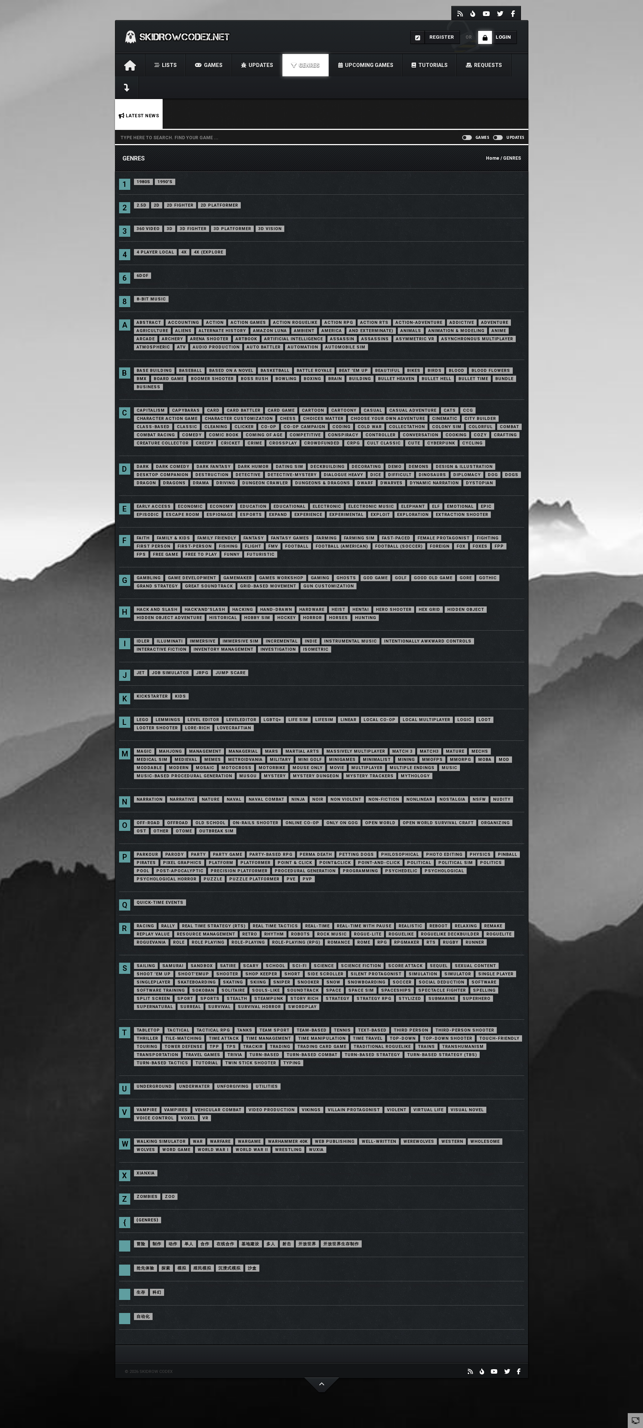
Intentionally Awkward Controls (427, 641)
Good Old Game (433, 578)
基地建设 (250, 1243)
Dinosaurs (432, 474)
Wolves (146, 1149)
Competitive (305, 435)
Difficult (400, 474)
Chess (288, 418)
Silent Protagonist (376, 974)
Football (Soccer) (399, 546)
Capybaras (186, 410)
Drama (201, 483)
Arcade (146, 339)
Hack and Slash (157, 609)
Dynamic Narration (434, 483)
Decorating (366, 466)
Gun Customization (328, 586)
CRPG (353, 443)
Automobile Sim (345, 347)
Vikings (311, 1109)
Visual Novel (467, 1109)
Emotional (460, 506)
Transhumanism (463, 1046)
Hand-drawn (276, 609)
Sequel (439, 965)
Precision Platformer (239, 870)
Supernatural (155, 1006)
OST (141, 831)
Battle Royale (314, 370)
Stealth (237, 998)
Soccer (402, 982)
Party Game (227, 854)
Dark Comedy (172, 466)
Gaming (320, 578)
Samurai (172, 965)
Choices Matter (323, 418)
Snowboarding (367, 982)
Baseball (190, 370)
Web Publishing (335, 1141)
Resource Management (206, 934)
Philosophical (400, 854)
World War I (213, 1149)
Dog (493, 474)
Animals (410, 330)
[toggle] (635, 1420)
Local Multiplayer (426, 719)
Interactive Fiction (161, 649)
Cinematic (444, 418)
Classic (187, 426)
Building (360, 378)
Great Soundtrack (209, 586)
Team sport (274, 1030)
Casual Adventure (412, 410)
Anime (499, 330)
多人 (270, 1243)
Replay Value (153, 934)
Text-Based (372, 1030)
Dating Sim (289, 466)
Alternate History (222, 330)
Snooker (308, 982)
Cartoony (343, 410)
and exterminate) (371, 330)
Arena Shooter (209, 339)
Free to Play (201, 554)
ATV (181, 347)
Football (296, 546)
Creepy (205, 443)
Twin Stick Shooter (250, 1063)
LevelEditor (241, 719)
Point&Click (335, 862)
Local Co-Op (380, 719)
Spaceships (396, 990)
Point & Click (295, 862)
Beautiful (387, 370)
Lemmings (168, 719)
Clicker (244, 426)
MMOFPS (432, 759)
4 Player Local (155, 252)
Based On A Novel (231, 370)
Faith (143, 538)
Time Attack (224, 1038)
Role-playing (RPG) (296, 942)
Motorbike (272, 767)
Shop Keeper (261, 974)
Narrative (182, 799)
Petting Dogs (356, 854)
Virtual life (428, 1109)
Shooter (227, 974)
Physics (480, 854)
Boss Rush (254, 378)
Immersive (202, 641)
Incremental (282, 641)
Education (253, 506)
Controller (380, 435)
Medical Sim (152, 759)
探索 (165, 1268)
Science (324, 965)
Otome (184, 831)
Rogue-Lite (367, 934)
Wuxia (316, 1149)
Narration (150, 799)
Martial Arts (302, 751)
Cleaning (215, 426)
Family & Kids (173, 538)
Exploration (413, 514)
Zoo (170, 1196)
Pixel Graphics (182, 862)
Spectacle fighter (442, 990)
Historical (223, 617)
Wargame (249, 1141)
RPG (382, 942)
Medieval (186, 759)
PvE (291, 879)
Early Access (154, 506)
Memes (212, 759)
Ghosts (346, 578)
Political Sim (455, 862)
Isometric (316, 649)
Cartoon (313, 410)
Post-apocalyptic (180, 870)
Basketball (274, 370)
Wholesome (485, 1141)
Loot (485, 719)
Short (292, 974)
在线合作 (225, 1243)
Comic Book (224, 435)
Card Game (281, 410)
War (198, 1141)
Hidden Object (465, 609)
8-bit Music (151, 299)
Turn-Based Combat (312, 1054)
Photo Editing (444, 854)
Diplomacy (467, 474)
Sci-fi (299, 965)
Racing (145, 926)
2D (157, 205)
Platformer (255, 862)
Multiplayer (367, 767)
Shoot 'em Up (154, 974)
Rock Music (332, 934)
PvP (307, 879)
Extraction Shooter (462, 514)
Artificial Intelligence (293, 339)
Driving (225, 483)
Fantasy (253, 538)
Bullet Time (473, 378)
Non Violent (345, 799)
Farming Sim (359, 538)
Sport (185, 998)
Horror (312, 617)
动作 (173, 1243)
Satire (228, 965)
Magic (144, 751)
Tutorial (206, 1063)
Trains (426, 1046)
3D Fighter (193, 228)
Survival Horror (259, 1006)
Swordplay (302, 1006)
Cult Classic (384, 443)
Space (333, 990)
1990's (165, 181)
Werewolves (418, 1141)
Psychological (444, 870)
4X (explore (208, 252)
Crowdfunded (322, 443)
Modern (179, 767)
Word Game (176, 1149)
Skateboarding (196, 982)
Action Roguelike (295, 322)
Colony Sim (446, 426)
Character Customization (239, 418)
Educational (289, 506)
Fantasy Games (290, 538)
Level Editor (203, 719)
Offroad (177, 822)
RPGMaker (406, 942)
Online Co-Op (302, 822)
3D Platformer (232, 228)
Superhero (476, 998)
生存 (141, 1292)
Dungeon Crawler (265, 483)
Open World (380, 822)
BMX (142, 378)
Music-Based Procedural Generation (184, 776)
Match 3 (402, 751)
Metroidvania (245, 759)
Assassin (342, 339)
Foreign (440, 546)
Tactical (178, 1030)
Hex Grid (429, 609)
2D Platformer (219, 205)
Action (215, 322)
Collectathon (407, 426)
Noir (317, 799)
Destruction (211, 474)
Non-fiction (383, 799)
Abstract (149, 322)
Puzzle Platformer (254, 879)
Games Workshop (281, 578)
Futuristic (261, 554)
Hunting (365, 617)
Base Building (154, 370)
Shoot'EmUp (193, 974)
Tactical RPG (213, 1030)
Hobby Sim (257, 617)
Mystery (275, 776)
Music (449, 767)
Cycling (472, 443)
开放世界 (307, 1243)
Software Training (161, 990)
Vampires (176, 1109)
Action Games (248, 322)
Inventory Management (223, 649)
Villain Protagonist (354, 1109)
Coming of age (264, 435)
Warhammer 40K (288, 1141)
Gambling (149, 578)
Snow (333, 982)
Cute (414, 443)
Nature (211, 799)
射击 (286, 1243)
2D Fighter (180, 205)
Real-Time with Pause (364, 926)
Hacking (242, 609)
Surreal (190, 1006)
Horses (338, 617)
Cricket (230, 443)
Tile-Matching (183, 1038)
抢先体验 (145, 1268)
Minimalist (377, 759)
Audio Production (216, 347)
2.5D (142, 205)
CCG (468, 410)
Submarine (441, 998)
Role (179, 942)
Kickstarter (152, 696)
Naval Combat (266, 799)
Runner (475, 942)
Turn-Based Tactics (162, 1063)
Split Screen (153, 998)
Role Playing (208, 942)
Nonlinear (419, 799)
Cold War (370, 426)
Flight (253, 546)
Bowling (286, 378)
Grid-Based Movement (268, 586)
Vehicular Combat (218, 1109)
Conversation (420, 435)
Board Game (169, 378)
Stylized (410, 998)
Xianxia (146, 1173)
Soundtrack (303, 990)
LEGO (142, 719)
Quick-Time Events (160, 902)
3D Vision (270, 228)
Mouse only (307, 767)
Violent (396, 1109)
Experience (308, 514)
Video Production (272, 1109)
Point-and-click (379, 862)
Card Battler (243, 410)
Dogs (511, 474)
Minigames (342, 759)
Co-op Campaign (304, 426)
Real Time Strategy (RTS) (214, 926)
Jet (141, 672)
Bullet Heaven (396, 378)
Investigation (278, 649)
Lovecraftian (234, 728)
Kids (180, 696)
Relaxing (466, 926)
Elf (436, 506)
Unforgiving (233, 1086)
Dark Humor (253, 466)
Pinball (507, 854)
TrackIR (253, 1046)
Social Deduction (441, 982)
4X (184, 252)
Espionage (220, 514)
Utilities (267, 1086)
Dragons (174, 483)
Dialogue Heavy (343, 474)
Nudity (502, 799)
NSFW (479, 799)
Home (492, 158)
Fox (461, 546)
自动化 (143, 1316)
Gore (466, 578)
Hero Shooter (394, 609)
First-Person (194, 546)
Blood (456, 370)
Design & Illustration (464, 466)
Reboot (438, 926)
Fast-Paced (396, 538)
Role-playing (248, 942)
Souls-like (266, 990)
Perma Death (316, 854)
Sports (210, 998)
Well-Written (379, 1141)
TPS (231, 1046)
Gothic (488, 578)
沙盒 (252, 1268)
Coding (341, 426)
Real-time (317, 926)
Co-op (268, 426)
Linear (348, 719)
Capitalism (151, 410)
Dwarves (391, 483)
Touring (147, 1046)
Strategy (337, 998)
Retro (249, 934)
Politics (491, 862)
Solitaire (233, 990)
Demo (395, 466)
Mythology (415, 776)
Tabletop (148, 1030)
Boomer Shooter (212, 378)
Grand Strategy (157, 586)
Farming (326, 538)
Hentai (360, 609)
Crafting (505, 435)
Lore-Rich (197, 728)
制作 (157, 1243)
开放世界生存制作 (341, 1243)
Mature (455, 751)
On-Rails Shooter (255, 822)
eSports (251, 514)
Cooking (456, 435)
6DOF (142, 275)
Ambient (304, 330)
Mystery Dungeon (316, 776)
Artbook (246, 339)
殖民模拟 (202, 1268)
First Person (153, 546)
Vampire (147, 1109)
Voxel (188, 1118)
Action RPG (338, 322)
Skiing (258, 982)
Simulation (423, 974)
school (275, 965)
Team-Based (312, 1030)
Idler (143, 641)
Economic (190, 506)
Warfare (220, 1141)
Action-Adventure (419, 322)
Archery (172, 339)
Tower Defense (183, 1046)
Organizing (495, 822)
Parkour (147, 854)
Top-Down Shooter (447, 1038)
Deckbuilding (327, 466)
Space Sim (361, 990)
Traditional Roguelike (382, 1046)
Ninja (298, 799)
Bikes (413, 370)
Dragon (146, 483)
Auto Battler (264, 347)
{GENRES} (148, 1220)
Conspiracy (343, 435)
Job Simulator (170, 672)
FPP (499, 546)
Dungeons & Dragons (322, 483)
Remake (493, 926)
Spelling (484, 990)
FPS (141, 554)
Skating (233, 982)
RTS (431, 942)
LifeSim (324, 719)
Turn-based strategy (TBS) (442, 1054)
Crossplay (283, 443)
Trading (280, 1046)
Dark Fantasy (213, 466)
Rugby (450, 942)
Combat (509, 426)
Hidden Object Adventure (169, 617)
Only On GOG (342, 822)
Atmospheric (153, 347)
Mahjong (170, 751)
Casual (373, 410)
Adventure (494, 322)
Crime (254, 443)
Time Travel (368, 1038)
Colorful (480, 426)
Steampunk (268, 998)
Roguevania (151, 942)
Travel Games (202, 1054)
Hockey (286, 617)
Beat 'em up (353, 370)
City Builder (480, 418)
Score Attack (405, 965)
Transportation (157, 1054)
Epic (486, 506)
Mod (504, 759)
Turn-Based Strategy (372, 1054)
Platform (221, 862)
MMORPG (460, 759)
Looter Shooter (157, 728)
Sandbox (202, 965)
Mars (271, 751)
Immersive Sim (241, 641)
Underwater (194, 1086)
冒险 (141, 1243)
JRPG (202, 672)
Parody (174, 854)
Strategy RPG (373, 998)
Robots (300, 934)
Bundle (504, 378)
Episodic (148, 514)
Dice (375, 474)
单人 (189, 1243)
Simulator (457, 974)
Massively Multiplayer (355, 751)
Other (161, 831)
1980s (143, 181)
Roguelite (499, 934)
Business (148, 387)
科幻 (157, 1292)
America (332, 330)
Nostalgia (452, 799)
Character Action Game (167, 418)
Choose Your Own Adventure (388, 418)
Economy (221, 506)
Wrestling (288, 1149)
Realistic (410, 926)
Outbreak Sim (216, 831)
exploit (380, 514)
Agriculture (152, 330)
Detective (248, 474)
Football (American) (342, 546)
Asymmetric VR (415, 339)
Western (452, 1141)
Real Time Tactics (275, 926)
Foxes (480, 546)
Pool (143, 870)
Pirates (146, 862)
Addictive (462, 322)
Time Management (268, 1038)
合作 (205, 1243)
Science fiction (361, 965)
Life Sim (298, 719)
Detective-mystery (292, 474)
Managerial (243, 751)
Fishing (228, 546)
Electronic (327, 506)
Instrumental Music (350, 641)
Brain (335, 378)
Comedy (192, 435)
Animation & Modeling (456, 330)
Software (483, 982)
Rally (168, 926)
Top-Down (403, 1038)
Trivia (234, 1054)
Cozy (480, 435)
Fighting (488, 538)
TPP (214, 1046)
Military (280, 759)
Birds (435, 370)
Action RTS (374, 322)
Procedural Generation (305, 870)
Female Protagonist (444, 538)
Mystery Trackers (370, 776)
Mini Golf (310, 759)
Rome (363, 942)
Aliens (183, 330)
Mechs (479, 751)
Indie (311, 641)
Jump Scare (230, 672)
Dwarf (365, 483)
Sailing (146, 965)
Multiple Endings (412, 767)
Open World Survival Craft (438, 822)
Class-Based (153, 426)
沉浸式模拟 (229, 1268)
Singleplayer (153, 982)
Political (419, 862)
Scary (251, 965)
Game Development (192, 578)
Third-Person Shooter (464, 1030)
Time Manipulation (322, 1038)
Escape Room (182, 514)
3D (170, 228)
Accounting (183, 322)
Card (213, 410)
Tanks (244, 1030)
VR (205, 1118)
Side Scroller (325, 974)
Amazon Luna (270, 330)
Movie (337, 767)
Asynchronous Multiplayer (477, 339)
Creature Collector (163, 443)
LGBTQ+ (272, 719)
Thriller (147, 1038)
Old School (210, 822)
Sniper (281, 982)
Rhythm (274, 934)
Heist (338, 609)
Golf (401, 578)
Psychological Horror (166, 879)
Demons (419, 466)
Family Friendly (216, 538)
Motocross (236, 767)
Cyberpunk (441, 443)
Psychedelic (401, 870)
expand (278, 514)
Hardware (311, 609)
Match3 (429, 751)
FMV (273, 546)
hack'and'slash (205, 609)
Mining (406, 759)
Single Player (496, 974)
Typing (292, 1063)
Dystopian (479, 483)
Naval (234, 799)
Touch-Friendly (499, 1038)
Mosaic (205, 767)
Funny (232, 554)
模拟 (181, 1268)
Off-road (148, 822)
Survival (219, 1006)
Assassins (375, 339)
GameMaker (237, 578)
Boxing (312, 378)
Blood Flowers (490, 370)
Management (205, 751)
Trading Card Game (321, 1046)
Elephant (413, 506)
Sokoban (203, 990)
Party (198, 854)
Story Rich (304, 998)
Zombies (147, 1196)
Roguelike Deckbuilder (450, 934)
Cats (450, 410)
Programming (360, 870)
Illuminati (170, 641)
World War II (252, 1149)
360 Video (148, 228)
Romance (338, 942)
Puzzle (213, 879)
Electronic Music (371, 506)
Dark (143, 466)
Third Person (411, 1030)
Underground (154, 1086)
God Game (375, 578)
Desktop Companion (162, 474)
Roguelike (401, 934)
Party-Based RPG (270, 854)
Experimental (346, 514)
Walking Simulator (161, 1141)
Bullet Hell (436, 378)
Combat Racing (156, 435)
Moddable (149, 767)
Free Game (165, 554)
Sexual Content (475, 965)
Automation (303, 347)
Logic (464, 719)
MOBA (485, 759)
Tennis (342, 1030)
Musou (248, 776)
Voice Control (155, 1118)
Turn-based (264, 1054)
